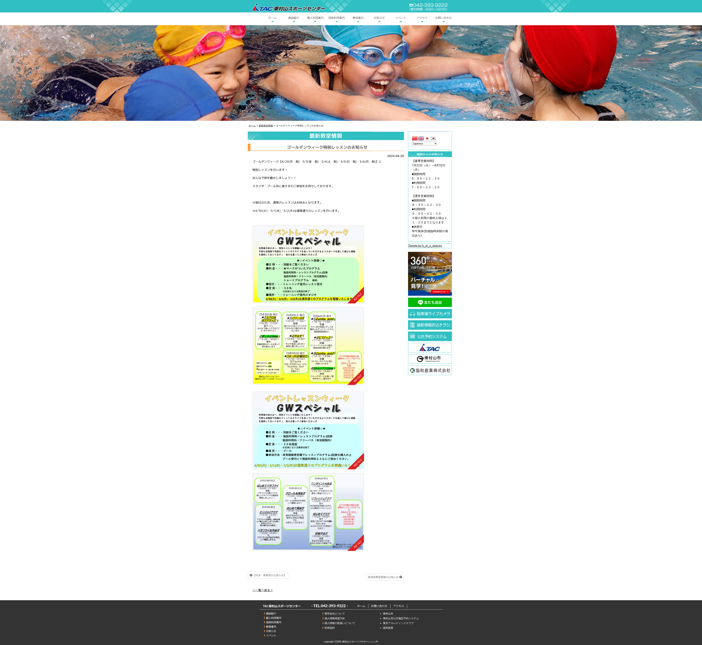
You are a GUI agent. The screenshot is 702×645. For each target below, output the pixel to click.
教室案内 (357, 18)
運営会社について (334, 613)
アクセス (422, 18)
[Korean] (434, 138)
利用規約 (329, 627)
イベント (400, 18)
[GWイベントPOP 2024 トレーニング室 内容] (308, 264)
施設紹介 (293, 18)
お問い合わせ (443, 18)
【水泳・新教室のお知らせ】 (269, 575)
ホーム (272, 18)
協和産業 (388, 627)
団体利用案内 (336, 18)
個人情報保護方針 (334, 618)
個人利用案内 (315, 18)
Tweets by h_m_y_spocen (425, 245)
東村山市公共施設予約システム (401, 618)
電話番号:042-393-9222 (428, 7)
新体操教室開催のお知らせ (383, 577)
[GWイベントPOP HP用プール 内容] (308, 512)
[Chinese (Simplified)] (415, 138)
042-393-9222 (333, 606)
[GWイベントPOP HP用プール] (308, 430)
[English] (421, 138)
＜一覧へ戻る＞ (262, 590)
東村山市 (388, 613)
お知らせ (379, 18)
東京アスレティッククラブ (398, 623)
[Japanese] (427, 138)
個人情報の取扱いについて (339, 623)
